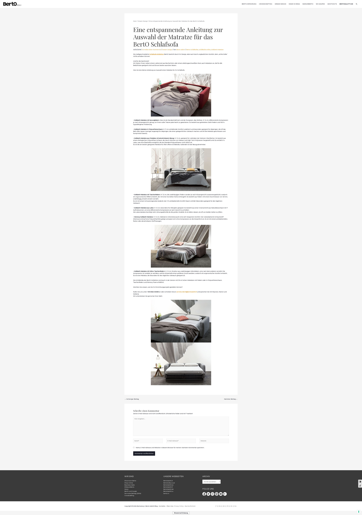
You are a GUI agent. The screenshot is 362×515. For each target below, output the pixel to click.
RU (235, 506)
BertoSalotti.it (168, 481)
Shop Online (128, 483)
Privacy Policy (179, 506)
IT (216, 506)
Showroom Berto (130, 481)
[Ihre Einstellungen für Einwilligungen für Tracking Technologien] (358, 511)
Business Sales (129, 485)
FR (228, 506)
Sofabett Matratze (217, 49)
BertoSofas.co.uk (169, 483)
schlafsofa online (205, 49)
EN (220, 506)
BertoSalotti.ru (168, 491)
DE (224, 506)
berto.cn (166, 493)
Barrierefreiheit (190, 506)
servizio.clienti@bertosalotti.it (186, 292)
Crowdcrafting (129, 495)
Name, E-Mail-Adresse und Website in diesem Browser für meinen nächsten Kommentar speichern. (170, 447)
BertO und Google (130, 491)
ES (231, 506)
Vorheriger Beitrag (132, 399)
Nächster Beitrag (230, 399)
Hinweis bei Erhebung (181, 513)
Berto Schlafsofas (192, 49)
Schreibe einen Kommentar (151, 49)
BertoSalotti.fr (168, 487)
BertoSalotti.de (168, 489)
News (126, 489)
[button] (356, 4)
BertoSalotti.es (168, 485)
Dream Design (167, 49)
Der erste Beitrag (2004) (132, 493)
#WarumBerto (129, 487)
